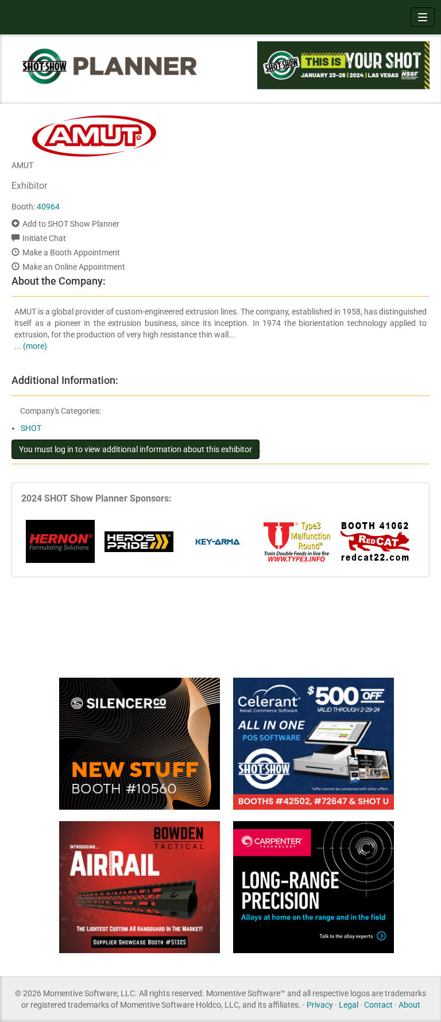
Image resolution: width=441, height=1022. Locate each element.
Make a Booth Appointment (71, 252)
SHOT (31, 428)
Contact (378, 1004)
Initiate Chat (44, 238)
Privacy (320, 1004)
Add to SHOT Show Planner (70, 223)
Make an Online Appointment (73, 266)
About (409, 1004)
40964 (48, 206)
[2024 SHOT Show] (110, 66)
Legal (348, 1004)
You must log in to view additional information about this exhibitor (135, 449)
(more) (35, 346)
